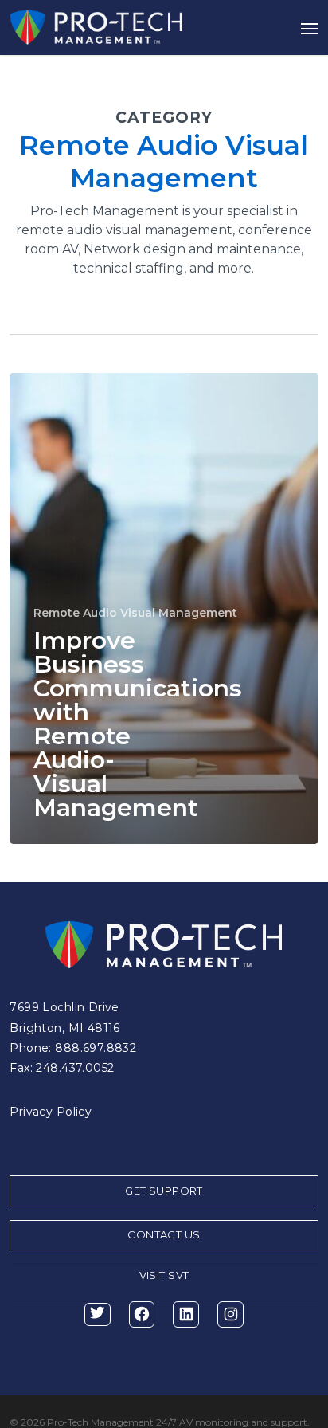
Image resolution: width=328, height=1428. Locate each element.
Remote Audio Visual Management (135, 613)
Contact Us (163, 1234)
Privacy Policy (51, 1111)
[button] (309, 28)
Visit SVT (164, 1275)
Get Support (164, 1190)
